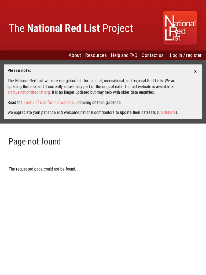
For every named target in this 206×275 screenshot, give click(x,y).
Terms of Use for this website (49, 102)
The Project (71, 28)
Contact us (153, 55)
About (75, 55)
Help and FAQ (124, 55)
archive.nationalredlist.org (29, 92)
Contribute (167, 112)
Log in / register (186, 55)
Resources (96, 55)
